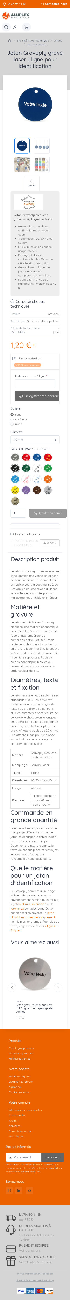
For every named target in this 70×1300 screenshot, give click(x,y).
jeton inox (17, 908)
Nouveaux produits (21, 1053)
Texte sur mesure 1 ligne (31, 376)
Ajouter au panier (50, 513)
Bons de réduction (20, 1131)
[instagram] (9, 1190)
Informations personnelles (25, 1110)
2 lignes (50, 926)
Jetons (19, 1001)
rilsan (18, 424)
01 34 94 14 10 (16, 4)
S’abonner (53, 1157)
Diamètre (16, 432)
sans (18, 414)
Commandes (17, 1115)
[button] (26, 361)
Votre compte (19, 1102)
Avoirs (13, 1120)
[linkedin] (18, 1190)
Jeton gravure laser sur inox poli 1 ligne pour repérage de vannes (34, 1008)
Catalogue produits (21, 1048)
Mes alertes (16, 1136)
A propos (15, 1087)
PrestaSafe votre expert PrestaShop (35, 1280)
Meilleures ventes (19, 1058)
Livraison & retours (21, 1081)
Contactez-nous (56, 4)
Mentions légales (19, 1076)
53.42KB (51, 542)
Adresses (14, 1126)
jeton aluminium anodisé (30, 904)
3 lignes (15, 930)
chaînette (21, 419)
